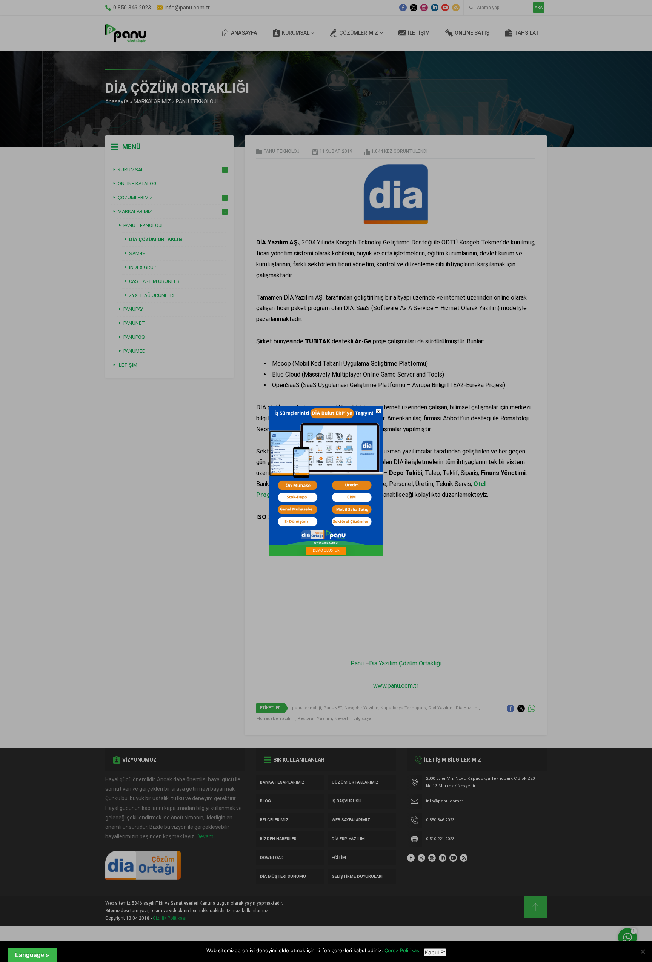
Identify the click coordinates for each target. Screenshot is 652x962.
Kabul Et (435, 952)
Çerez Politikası (402, 950)
